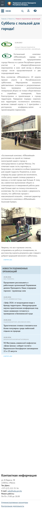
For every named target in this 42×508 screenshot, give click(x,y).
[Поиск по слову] (23, 11)
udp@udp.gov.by (15, 491)
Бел (2, 5)
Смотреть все (7, 356)
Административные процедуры (14, 502)
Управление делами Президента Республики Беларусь (24, 4)
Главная (3, 19)
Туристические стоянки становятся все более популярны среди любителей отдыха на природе (20, 328)
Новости (11, 19)
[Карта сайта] (28, 11)
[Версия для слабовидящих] (35, 11)
